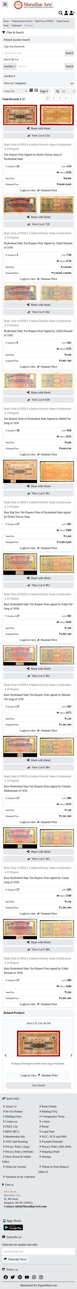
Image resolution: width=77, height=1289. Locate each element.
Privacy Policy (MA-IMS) (56, 1146)
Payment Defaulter (52, 1141)
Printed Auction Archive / (23, 21)
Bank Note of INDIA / (45, 21)
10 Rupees (13, 148)
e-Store (46, 1121)
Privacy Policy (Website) (19, 1151)
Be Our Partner (14, 1111)
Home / (7, 21)
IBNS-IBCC (12, 1131)
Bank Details (49, 1106)
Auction (8, 66)
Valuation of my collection (20, 1176)
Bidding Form (13, 1116)
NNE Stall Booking (16, 1141)
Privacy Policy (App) (17, 1146)
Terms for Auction (15, 1166)
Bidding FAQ (49, 1111)
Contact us (11, 1121)
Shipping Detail (50, 1151)
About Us (10, 1106)
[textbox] (38, 1202)
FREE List (11, 1126)
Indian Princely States (43, 144)
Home (45, 1126)
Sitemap (46, 1156)
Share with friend (40, 128)
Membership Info (15, 1136)
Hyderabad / (17, 25)
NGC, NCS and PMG (54, 1136)
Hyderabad (65, 144)
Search (69, 53)
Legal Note (48, 1131)
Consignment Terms (53, 1116)
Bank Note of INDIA (16, 144)
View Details (38, 1085)
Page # (44, 91)
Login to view (28, 190)
